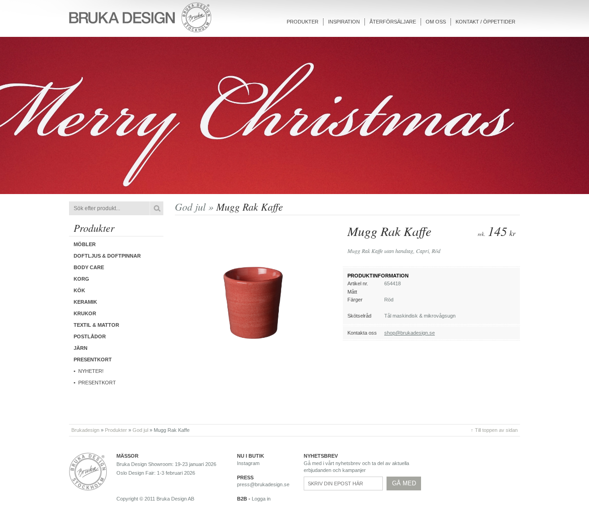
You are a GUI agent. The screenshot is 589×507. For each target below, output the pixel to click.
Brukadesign (85, 430)
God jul (140, 430)
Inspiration (344, 21)
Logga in (261, 498)
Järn (80, 348)
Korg (81, 279)
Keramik (85, 302)
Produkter (302, 21)
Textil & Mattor (96, 325)
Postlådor (90, 336)
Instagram (248, 463)
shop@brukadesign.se (409, 333)
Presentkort (97, 382)
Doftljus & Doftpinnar (107, 256)
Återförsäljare (393, 21)
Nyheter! (91, 371)
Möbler (85, 244)
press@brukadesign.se (263, 484)
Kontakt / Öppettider (485, 21)
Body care (89, 267)
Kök (79, 290)
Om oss (436, 21)
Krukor (85, 313)
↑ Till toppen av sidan (494, 430)
